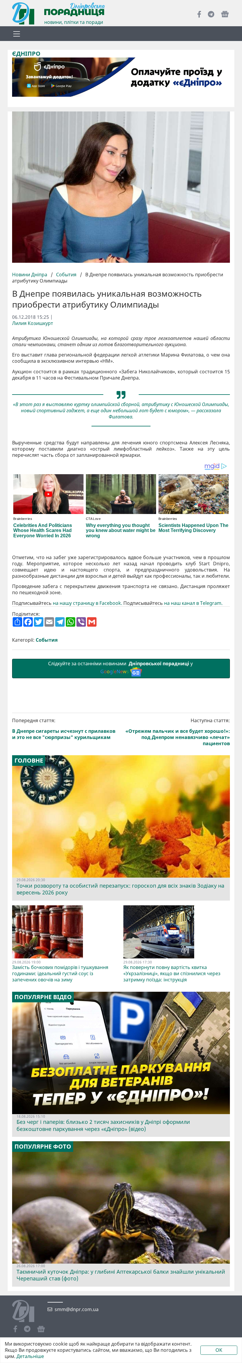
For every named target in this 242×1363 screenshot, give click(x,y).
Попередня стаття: (63, 728)
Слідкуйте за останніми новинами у (121, 667)
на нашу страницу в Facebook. (87, 603)
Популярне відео (43, 997)
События (66, 274)
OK (218, 1350)
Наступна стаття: (177, 731)
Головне (28, 760)
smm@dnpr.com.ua (77, 1309)
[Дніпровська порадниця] (27, 1311)
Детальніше (30, 1356)
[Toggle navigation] (16, 33)
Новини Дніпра (30, 274)
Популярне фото (42, 1146)
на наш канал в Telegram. (193, 603)
